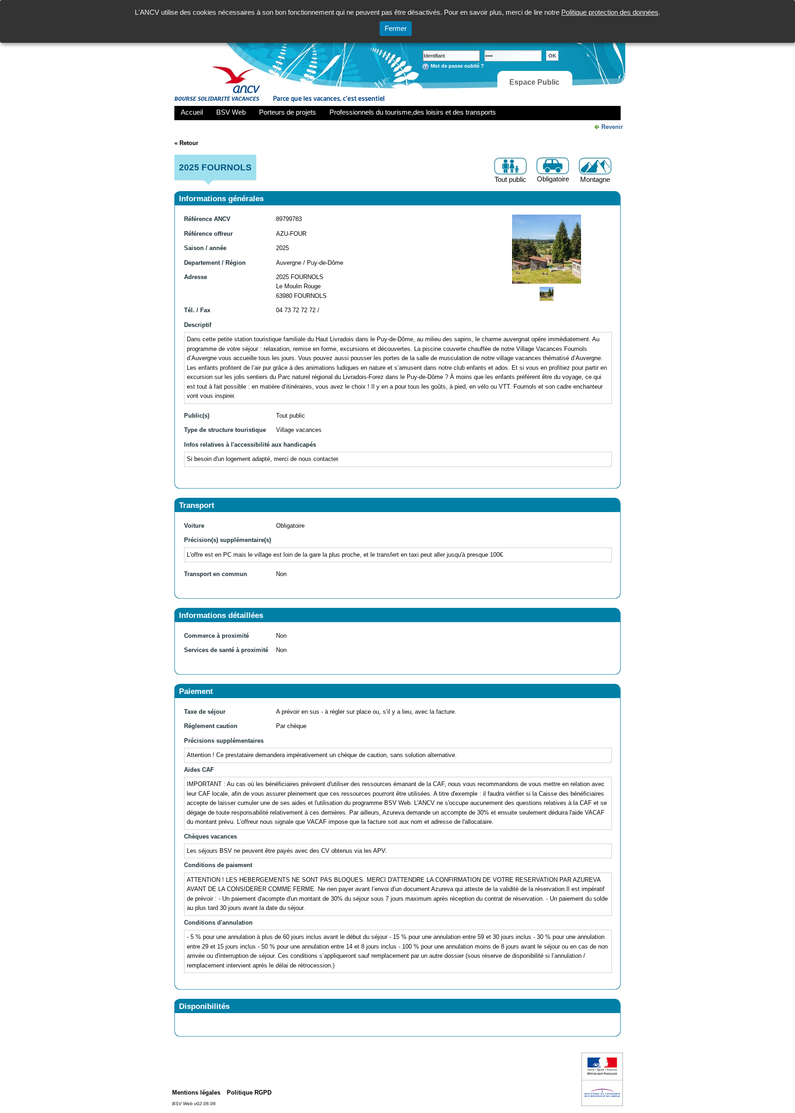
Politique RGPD (249, 1092)
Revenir (612, 126)
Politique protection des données (609, 12)
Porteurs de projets (287, 112)
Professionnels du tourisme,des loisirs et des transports (412, 112)
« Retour (186, 143)
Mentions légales (196, 1092)
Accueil (192, 112)
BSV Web (231, 112)
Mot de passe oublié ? (457, 66)
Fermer (396, 28)
